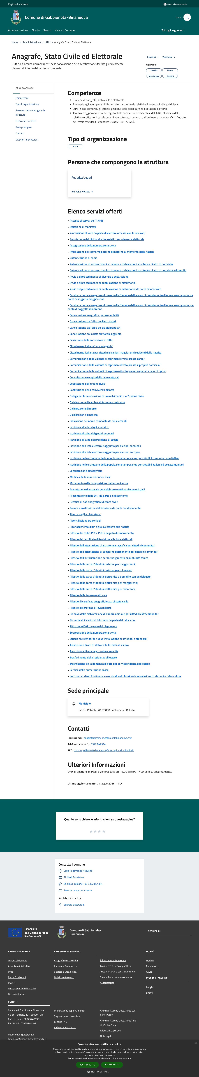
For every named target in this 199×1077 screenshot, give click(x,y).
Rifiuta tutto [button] (112, 1064)
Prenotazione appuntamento (69, 1010)
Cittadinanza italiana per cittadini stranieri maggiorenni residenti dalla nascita (115, 352)
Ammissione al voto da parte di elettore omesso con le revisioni (107, 233)
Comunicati (152, 966)
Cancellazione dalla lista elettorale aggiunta (95, 334)
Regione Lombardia (18, 4)
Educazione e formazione (113, 960)
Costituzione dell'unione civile (87, 384)
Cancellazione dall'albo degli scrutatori (93, 321)
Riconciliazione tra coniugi (85, 520)
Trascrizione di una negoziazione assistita (94, 651)
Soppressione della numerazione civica (93, 632)
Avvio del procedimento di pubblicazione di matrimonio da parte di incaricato (115, 289)
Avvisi (149, 972)
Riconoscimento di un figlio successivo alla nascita (99, 527)
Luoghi (149, 987)
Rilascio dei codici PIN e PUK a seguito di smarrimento (102, 533)
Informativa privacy (110, 1030)
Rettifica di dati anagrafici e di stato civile (94, 502)
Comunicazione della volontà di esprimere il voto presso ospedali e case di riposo (118, 371)
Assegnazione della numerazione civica (93, 245)
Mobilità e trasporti (64, 977)
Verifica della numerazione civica (89, 670)
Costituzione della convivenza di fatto (92, 390)
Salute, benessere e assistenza (116, 977)
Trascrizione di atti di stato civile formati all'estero (99, 645)
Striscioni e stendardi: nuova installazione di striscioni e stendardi (108, 639)
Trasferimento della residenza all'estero (93, 657)
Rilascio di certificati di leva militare (90, 608)
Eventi (149, 993)
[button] (99, 1071)
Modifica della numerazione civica (90, 477)
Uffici (47, 42)
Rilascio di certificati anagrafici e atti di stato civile (99, 601)
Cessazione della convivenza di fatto (91, 340)
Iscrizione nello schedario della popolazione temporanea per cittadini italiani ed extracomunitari (127, 464)
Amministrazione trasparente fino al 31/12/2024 (118, 1023)
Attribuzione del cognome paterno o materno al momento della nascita (112, 252)
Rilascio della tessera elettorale (88, 595)
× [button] (195, 1043)
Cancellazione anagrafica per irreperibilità (94, 315)
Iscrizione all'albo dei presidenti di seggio (94, 440)
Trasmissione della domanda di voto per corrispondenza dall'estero (110, 664)
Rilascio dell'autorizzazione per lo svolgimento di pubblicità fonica (109, 558)
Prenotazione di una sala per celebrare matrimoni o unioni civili (107, 489)
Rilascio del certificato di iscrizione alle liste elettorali (101, 539)
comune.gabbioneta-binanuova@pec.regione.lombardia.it (104, 750)
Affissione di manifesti (83, 227)
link (129, 1058)
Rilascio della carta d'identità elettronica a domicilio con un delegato (110, 576)
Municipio (85, 703)
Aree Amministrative (19, 966)
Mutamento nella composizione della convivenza (99, 483)
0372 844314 (98, 744)
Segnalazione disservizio (67, 1016)
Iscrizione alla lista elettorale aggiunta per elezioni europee (105, 452)
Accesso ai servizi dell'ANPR (86, 220)
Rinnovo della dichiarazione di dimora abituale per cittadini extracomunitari (114, 614)
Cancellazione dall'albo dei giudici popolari (95, 327)
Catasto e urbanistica (65, 972)
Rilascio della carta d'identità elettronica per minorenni (102, 589)
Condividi (151, 57)
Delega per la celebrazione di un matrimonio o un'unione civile (107, 396)
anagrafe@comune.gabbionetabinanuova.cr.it (108, 738)
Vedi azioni (167, 57)
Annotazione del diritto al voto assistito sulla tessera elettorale (107, 239)
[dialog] (99, 1058)
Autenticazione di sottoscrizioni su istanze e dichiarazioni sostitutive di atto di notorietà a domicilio (128, 270)
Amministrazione (32, 42)
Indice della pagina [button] (24, 87)
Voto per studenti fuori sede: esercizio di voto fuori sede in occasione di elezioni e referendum (125, 676)
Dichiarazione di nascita (84, 415)
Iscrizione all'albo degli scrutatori (89, 427)
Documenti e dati (17, 994)
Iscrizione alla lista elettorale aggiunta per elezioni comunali (105, 446)
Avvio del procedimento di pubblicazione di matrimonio (103, 283)
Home (15, 42)
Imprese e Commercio (65, 966)
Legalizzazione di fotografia (86, 471)
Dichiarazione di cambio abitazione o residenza (97, 402)
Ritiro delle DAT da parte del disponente (93, 626)
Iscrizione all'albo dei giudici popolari (92, 433)
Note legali (105, 1036)
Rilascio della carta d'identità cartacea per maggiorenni (102, 564)
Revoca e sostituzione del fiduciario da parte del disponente (105, 508)
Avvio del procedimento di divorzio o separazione (99, 276)
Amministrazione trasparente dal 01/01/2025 (117, 1013)
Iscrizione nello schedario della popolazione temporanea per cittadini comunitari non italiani (124, 458)
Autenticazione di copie (83, 258)
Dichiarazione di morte (83, 408)
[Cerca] (187, 17)
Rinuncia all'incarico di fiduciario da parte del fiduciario (102, 620)
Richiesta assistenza (65, 1027)
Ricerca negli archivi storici (85, 514)
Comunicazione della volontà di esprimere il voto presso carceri (107, 359)
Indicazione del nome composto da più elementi (98, 421)
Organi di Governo (17, 960)
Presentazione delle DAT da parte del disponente (99, 496)
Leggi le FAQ (60, 1022)
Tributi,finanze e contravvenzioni (117, 971)
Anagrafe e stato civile (66, 960)
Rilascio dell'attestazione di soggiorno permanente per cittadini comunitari (114, 552)
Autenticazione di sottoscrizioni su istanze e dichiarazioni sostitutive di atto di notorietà (121, 264)
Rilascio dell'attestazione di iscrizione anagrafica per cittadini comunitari (112, 545)
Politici (11, 983)
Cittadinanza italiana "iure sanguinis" (91, 346)
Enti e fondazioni (17, 977)
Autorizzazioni (107, 983)
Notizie (150, 960)
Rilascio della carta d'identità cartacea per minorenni (101, 570)
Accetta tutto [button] (87, 1064)
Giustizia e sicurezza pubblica (115, 966)
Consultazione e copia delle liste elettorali (94, 377)
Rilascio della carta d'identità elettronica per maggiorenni (104, 583)
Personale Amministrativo (22, 988)
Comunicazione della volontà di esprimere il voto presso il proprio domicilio (115, 365)
